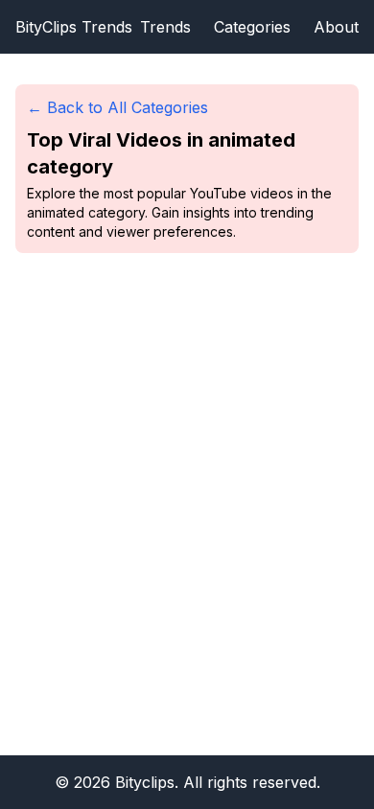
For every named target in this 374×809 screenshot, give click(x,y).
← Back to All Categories (117, 107)
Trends (165, 26)
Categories (252, 26)
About (336, 26)
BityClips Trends (73, 26)
